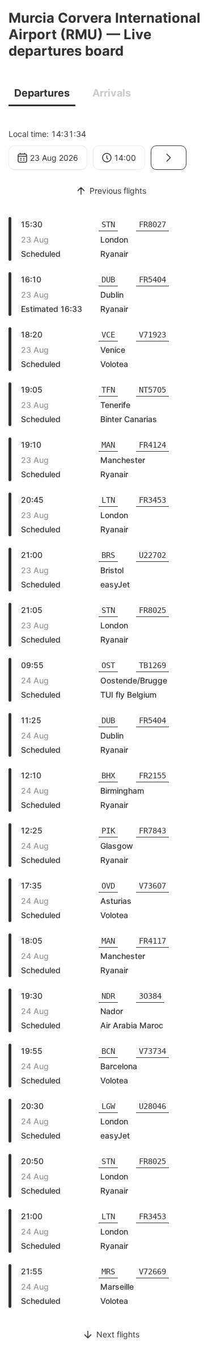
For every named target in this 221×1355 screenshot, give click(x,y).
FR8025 (152, 610)
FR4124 (152, 444)
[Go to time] (168, 157)
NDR (108, 995)
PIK (108, 830)
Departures (42, 93)
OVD (108, 885)
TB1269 (152, 665)
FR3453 (152, 500)
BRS (108, 555)
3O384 (150, 995)
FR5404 (152, 279)
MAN (108, 444)
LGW (108, 1106)
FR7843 (152, 830)
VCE (108, 334)
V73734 (152, 1051)
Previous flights (118, 190)
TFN (108, 389)
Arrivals (111, 93)
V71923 (152, 334)
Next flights (117, 1334)
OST (108, 665)
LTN (108, 500)
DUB (108, 279)
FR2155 (152, 775)
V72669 (152, 1271)
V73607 (152, 885)
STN (108, 224)
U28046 (152, 1106)
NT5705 (152, 389)
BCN (108, 1051)
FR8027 (152, 224)
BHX (108, 775)
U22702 (152, 555)
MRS (108, 1271)
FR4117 (152, 940)
